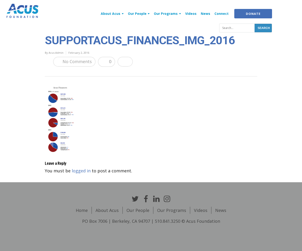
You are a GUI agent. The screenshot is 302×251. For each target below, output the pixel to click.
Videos (191, 13)
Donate (253, 14)
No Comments (76, 61)
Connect (221, 13)
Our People (137, 13)
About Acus (110, 13)
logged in (81, 171)
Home (82, 210)
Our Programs (166, 13)
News (205, 13)
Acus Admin (56, 52)
